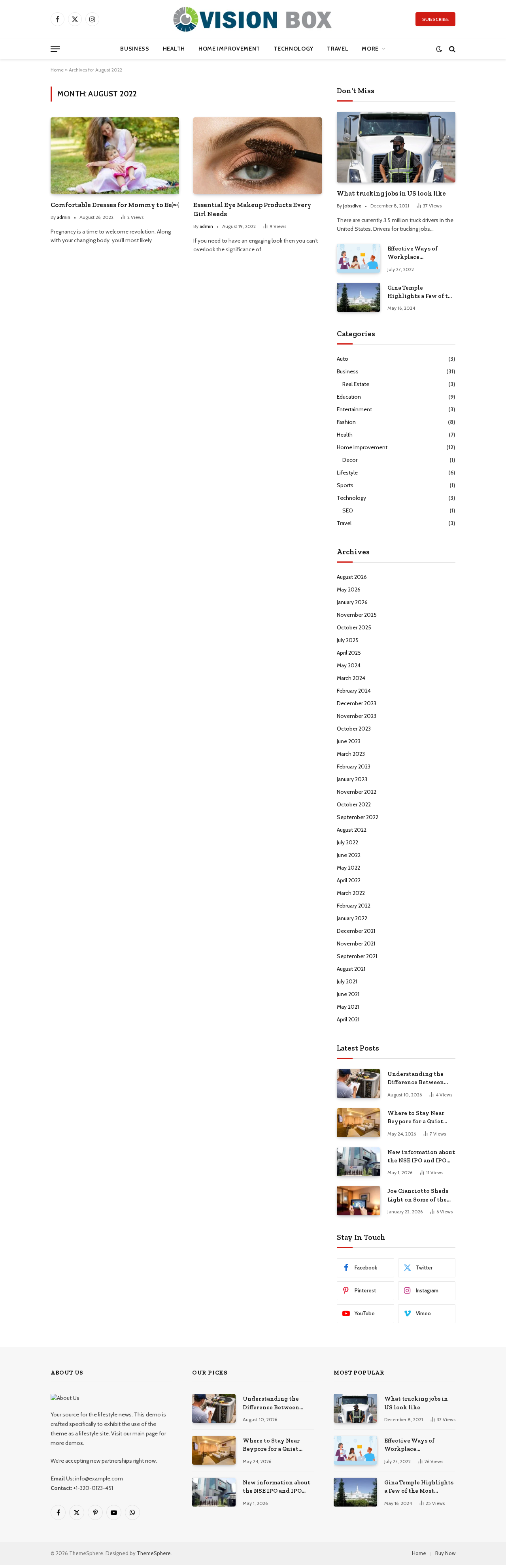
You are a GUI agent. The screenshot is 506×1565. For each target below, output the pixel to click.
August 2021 (351, 968)
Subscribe (435, 19)
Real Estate (355, 384)
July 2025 (348, 640)
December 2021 (356, 930)
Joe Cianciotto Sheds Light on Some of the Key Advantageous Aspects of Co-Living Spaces (417, 1195)
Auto (342, 358)
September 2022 (357, 817)
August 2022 (351, 829)
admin (63, 217)
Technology (293, 48)
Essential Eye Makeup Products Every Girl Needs (252, 209)
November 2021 (356, 943)
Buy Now (445, 1553)
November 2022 (356, 791)
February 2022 (353, 905)
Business (134, 48)
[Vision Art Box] (253, 19)
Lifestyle (347, 472)
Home (57, 70)
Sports (345, 485)
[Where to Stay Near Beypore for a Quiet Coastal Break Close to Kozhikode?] (358, 1122)
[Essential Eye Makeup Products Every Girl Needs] (257, 155)
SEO (347, 510)
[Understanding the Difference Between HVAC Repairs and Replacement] (358, 1083)
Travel (337, 48)
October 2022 (354, 804)
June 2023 (349, 741)
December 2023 (356, 703)
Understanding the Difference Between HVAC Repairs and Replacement (415, 1078)
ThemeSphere (154, 1553)
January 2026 (352, 602)
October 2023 (354, 728)
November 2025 (357, 614)
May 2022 (348, 867)
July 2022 (347, 842)
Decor (349, 459)
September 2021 (357, 956)
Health (174, 48)
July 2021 (347, 981)
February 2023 (353, 766)
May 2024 (349, 665)
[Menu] (55, 49)
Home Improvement (229, 48)
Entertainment (354, 409)
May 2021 (348, 1006)
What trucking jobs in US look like (391, 193)
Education (349, 396)
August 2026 (352, 576)
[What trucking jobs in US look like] (396, 147)
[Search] (451, 49)
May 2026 (349, 589)
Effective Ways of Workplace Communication (412, 253)
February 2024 (354, 690)
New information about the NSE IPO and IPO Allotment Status (421, 1157)
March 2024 (351, 678)
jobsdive (352, 206)
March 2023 (351, 753)
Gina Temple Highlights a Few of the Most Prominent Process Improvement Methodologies (421, 292)
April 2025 (349, 652)
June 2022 (349, 855)
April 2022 (349, 880)
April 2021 (348, 1019)
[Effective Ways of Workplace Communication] (358, 258)
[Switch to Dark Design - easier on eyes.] (439, 48)
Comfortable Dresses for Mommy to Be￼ (115, 205)
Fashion (346, 422)
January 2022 (352, 918)
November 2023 (356, 715)
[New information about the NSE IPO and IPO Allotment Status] (358, 1161)
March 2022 (351, 892)
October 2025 (354, 627)
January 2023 (352, 779)
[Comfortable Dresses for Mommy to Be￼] (115, 155)
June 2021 (348, 994)
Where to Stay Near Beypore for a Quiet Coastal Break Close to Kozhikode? (419, 1117)
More (370, 48)
